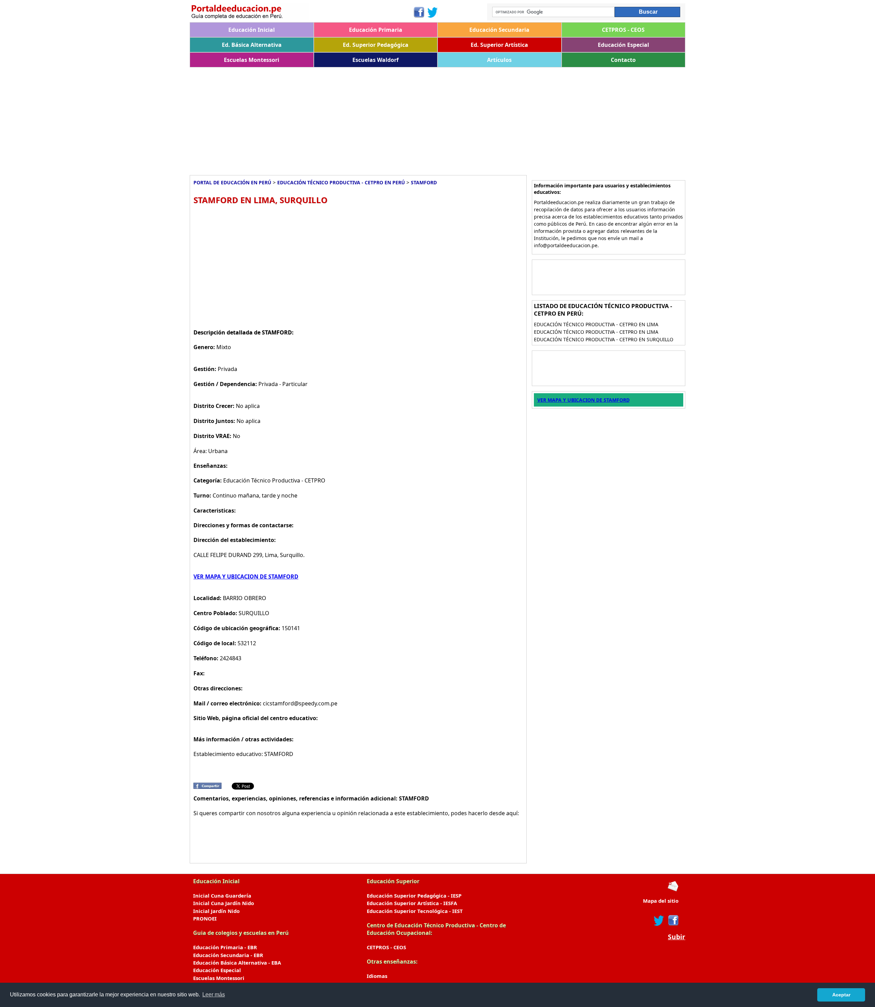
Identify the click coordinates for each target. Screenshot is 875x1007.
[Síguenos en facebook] (672, 920)
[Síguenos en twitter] (659, 920)
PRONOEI (205, 918)
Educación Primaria (375, 30)
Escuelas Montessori (251, 60)
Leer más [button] (213, 994)
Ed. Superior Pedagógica (375, 45)
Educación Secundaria (499, 30)
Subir (676, 937)
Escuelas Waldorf (375, 60)
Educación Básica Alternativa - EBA (237, 962)
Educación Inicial (251, 30)
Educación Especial (623, 45)
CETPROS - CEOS (623, 30)
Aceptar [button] (841, 994)
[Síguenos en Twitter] (433, 12)
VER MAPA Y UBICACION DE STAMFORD (245, 576)
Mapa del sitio (660, 900)
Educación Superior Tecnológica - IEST (415, 910)
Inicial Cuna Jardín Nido (223, 903)
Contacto (623, 60)
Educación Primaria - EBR (225, 947)
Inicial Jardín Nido (216, 910)
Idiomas (377, 975)
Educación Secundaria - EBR (228, 955)
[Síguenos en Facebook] (418, 12)
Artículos (499, 60)
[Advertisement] (395, 119)
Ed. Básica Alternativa (252, 45)
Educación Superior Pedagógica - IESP (414, 895)
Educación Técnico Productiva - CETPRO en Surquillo (603, 339)
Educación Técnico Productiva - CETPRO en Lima (596, 324)
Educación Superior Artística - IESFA (412, 903)
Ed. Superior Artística (499, 45)
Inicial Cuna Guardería (222, 895)
